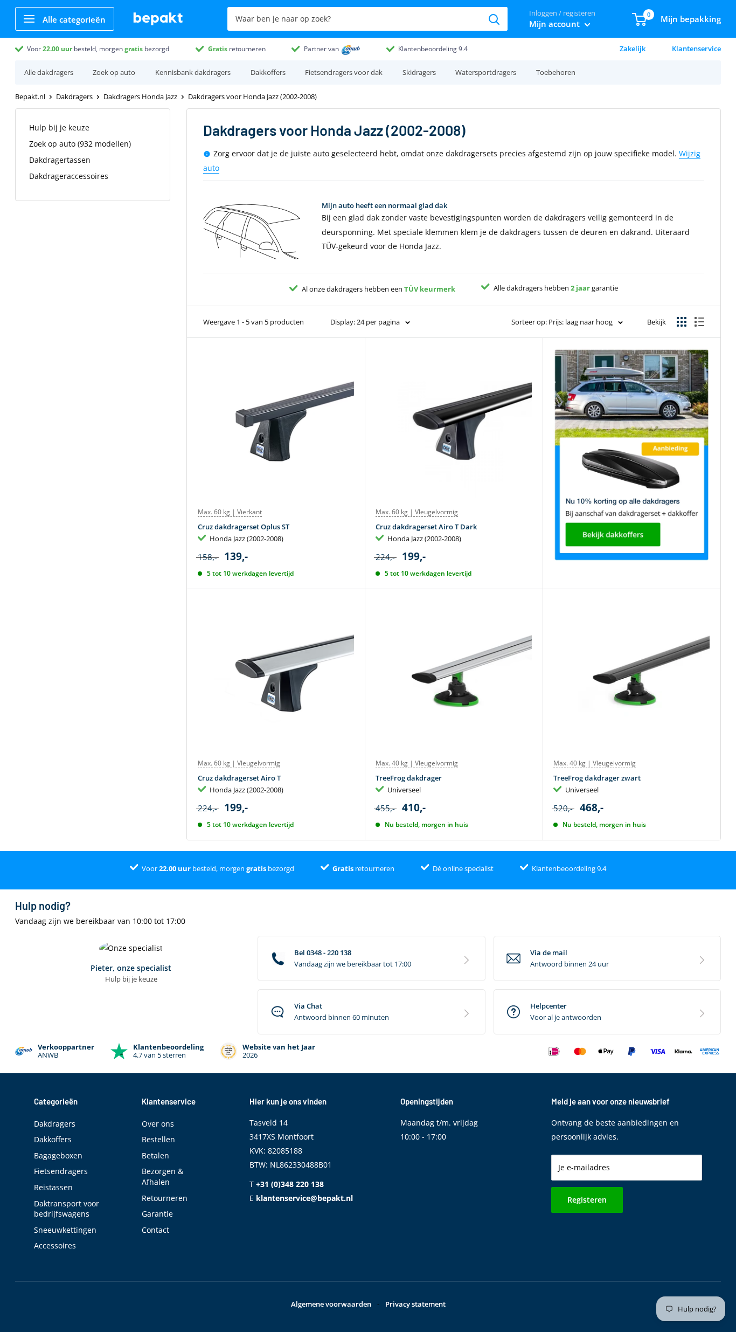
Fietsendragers (61, 1171)
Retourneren (165, 1198)
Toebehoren (555, 72)
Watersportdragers (485, 72)
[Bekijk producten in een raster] (681, 322)
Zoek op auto (114, 72)
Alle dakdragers (48, 72)
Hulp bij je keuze (59, 127)
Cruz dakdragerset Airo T (239, 778)
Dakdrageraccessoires (68, 176)
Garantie (157, 1214)
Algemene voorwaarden (331, 1304)
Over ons (158, 1124)
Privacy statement (415, 1304)
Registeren (587, 1200)
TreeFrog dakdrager (409, 778)
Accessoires (55, 1245)
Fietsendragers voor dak (344, 72)
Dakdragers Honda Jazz (140, 96)
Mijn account (555, 23)
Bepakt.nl (30, 96)
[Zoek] (494, 19)
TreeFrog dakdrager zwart (597, 778)
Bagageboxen (58, 1155)
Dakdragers (74, 96)
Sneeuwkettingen (65, 1230)
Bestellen (158, 1139)
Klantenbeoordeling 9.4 (433, 48)
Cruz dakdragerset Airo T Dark (426, 527)
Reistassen (53, 1187)
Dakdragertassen (60, 160)
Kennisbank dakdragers (193, 72)
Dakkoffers (268, 72)
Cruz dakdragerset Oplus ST (243, 527)
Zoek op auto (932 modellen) (80, 144)
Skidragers (419, 72)
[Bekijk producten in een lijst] (699, 322)
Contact (155, 1230)
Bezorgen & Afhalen (162, 1176)
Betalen (155, 1155)
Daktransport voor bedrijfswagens (66, 1208)
